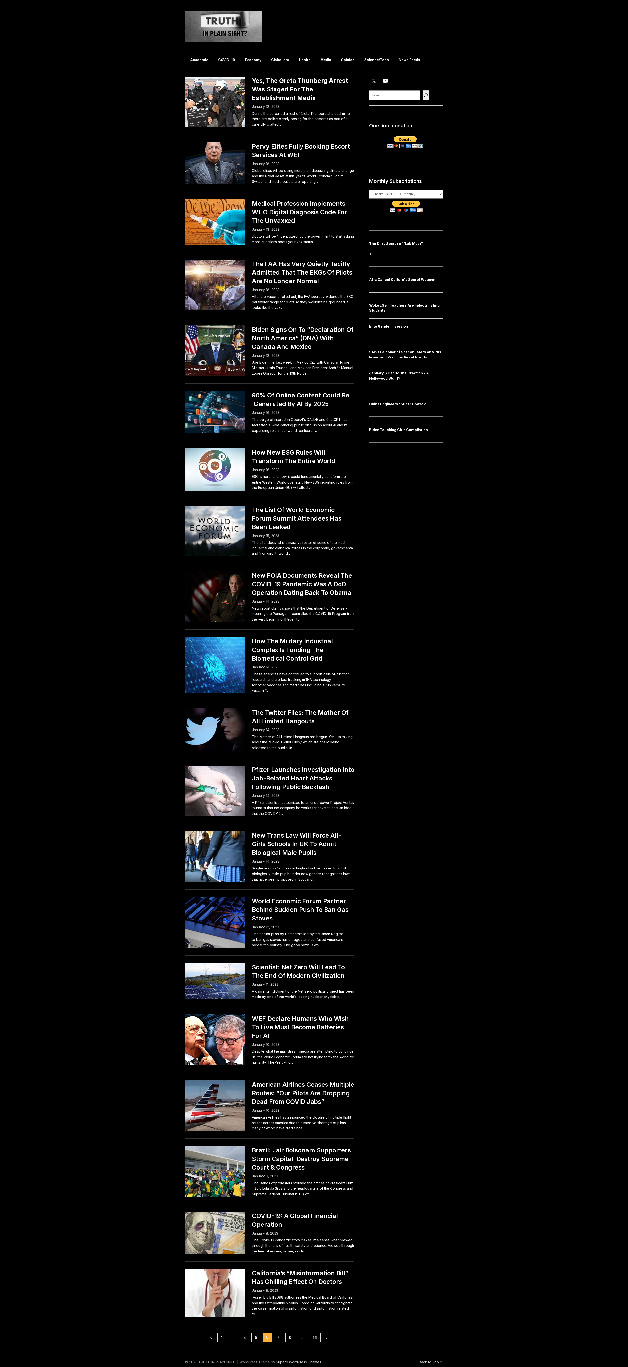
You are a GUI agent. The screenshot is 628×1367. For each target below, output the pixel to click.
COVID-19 (226, 60)
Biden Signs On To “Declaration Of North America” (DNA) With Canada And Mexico (302, 338)
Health (305, 60)
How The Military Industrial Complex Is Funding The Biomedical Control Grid (292, 650)
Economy (253, 60)
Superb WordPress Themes (298, 1362)
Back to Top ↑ (431, 1362)
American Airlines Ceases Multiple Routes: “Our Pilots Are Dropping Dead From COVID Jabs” (303, 1093)
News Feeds (409, 60)
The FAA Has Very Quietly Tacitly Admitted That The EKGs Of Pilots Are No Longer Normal (302, 272)
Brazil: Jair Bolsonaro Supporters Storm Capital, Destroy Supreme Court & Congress (301, 1159)
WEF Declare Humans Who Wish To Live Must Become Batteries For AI (300, 1027)
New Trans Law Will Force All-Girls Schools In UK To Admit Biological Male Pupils (296, 844)
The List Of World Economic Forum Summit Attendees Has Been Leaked (296, 518)
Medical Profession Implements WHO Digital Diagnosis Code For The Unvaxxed (299, 212)
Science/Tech (376, 60)
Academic (199, 60)
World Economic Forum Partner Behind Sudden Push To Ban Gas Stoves (300, 909)
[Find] (426, 95)
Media (325, 60)
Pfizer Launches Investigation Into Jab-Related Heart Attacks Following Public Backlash (303, 778)
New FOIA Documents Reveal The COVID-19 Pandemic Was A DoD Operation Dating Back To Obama (302, 584)
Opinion (347, 60)
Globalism (280, 60)
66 (315, 1337)
